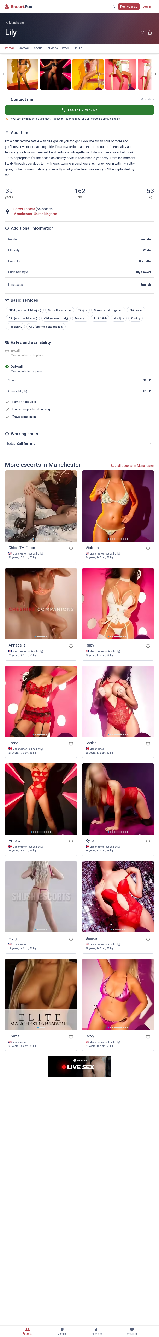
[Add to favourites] (141, 32)
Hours (78, 48)
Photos (10, 48)
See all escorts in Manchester (132, 466)
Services (52, 48)
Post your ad (128, 6)
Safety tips (147, 99)
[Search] (113, 6)
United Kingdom (45, 214)
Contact (24, 48)
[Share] (150, 32)
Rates (66, 48)
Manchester (17, 22)
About (38, 48)
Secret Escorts (24, 209)
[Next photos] (155, 74)
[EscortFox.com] (18, 7)
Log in (147, 6)
